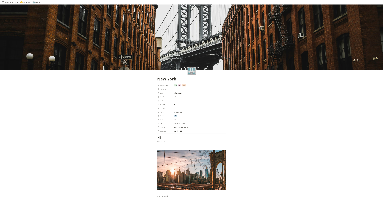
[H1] (156, 137)
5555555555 (178, 112)
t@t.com (176, 97)
